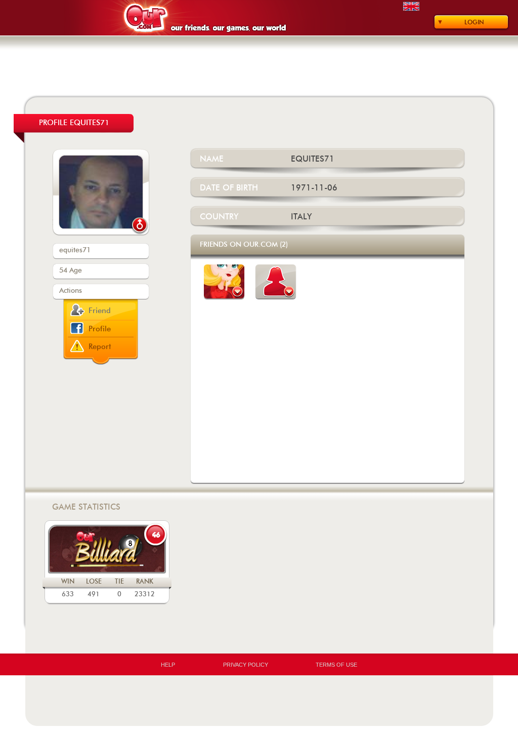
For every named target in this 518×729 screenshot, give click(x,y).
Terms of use (336, 665)
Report (100, 347)
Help (168, 665)
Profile (100, 329)
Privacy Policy (245, 665)
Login (474, 22)
